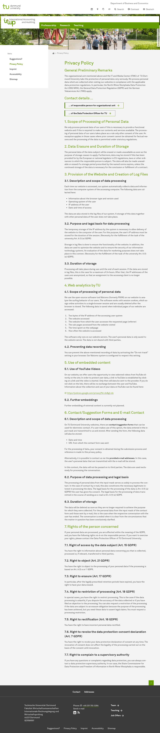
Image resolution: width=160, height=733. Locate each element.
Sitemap (14, 79)
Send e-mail (78, 708)
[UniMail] (109, 9)
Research (65, 25)
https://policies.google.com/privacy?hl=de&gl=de (90, 393)
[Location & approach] (97, 9)
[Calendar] (92, 9)
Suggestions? (16, 59)
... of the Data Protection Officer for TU (88, 113)
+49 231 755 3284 (91, 705)
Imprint (13, 69)
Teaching (78, 25)
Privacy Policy (16, 64)
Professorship (48, 25)
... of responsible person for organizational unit (92, 105)
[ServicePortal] (103, 9)
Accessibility (16, 74)
